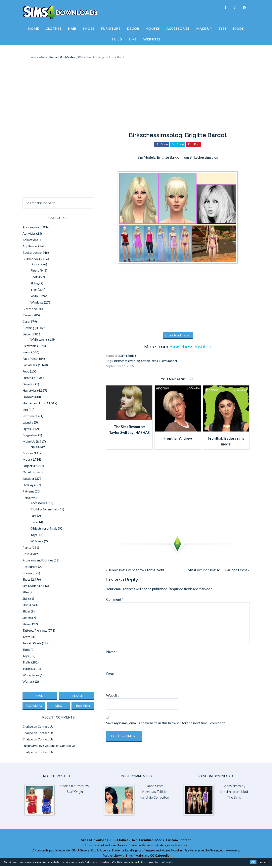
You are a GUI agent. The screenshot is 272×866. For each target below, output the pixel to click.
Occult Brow (31, 472)
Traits (27, 662)
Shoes (26, 579)
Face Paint (30, 358)
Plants (27, 547)
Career (27, 315)
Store (26, 624)
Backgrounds (32, 252)
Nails (34, 446)
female (146, 361)
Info (25, 409)
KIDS (58, 705)
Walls (34, 296)
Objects (28, 466)
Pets (26, 497)
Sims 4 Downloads (60, 12)
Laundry (28, 422)
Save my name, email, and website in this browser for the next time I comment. (166, 723)
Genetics (29, 384)
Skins (26, 605)
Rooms (27, 573)
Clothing (28, 328)
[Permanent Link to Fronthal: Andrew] (178, 430)
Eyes (26, 352)
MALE (40, 695)
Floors (34, 270)
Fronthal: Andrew (178, 438)
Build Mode (31, 259)
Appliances (30, 246)
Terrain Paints (32, 643)
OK (253, 862)
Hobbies (29, 397)
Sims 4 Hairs (135, 855)
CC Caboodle (159, 855)
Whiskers (36, 541)
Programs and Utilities (38, 560)
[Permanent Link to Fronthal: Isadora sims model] (226, 430)
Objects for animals (43, 528)
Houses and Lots (34, 403)
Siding (34, 283)
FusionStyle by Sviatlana (39, 745)
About (263, 862)
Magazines (30, 435)
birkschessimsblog (127, 361)
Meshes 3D (30, 453)
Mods (27, 459)
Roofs (34, 277)
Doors (34, 264)
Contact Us (45, 726)
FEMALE (76, 695)
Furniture (29, 377)
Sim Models (128, 355)
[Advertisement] (136, 96)
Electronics (30, 346)
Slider (26, 611)
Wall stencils (39, 339)
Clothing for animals (44, 509)
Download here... (178, 335)
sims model (169, 361)
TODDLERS (34, 705)
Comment (114, 599)
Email (111, 673)
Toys (33, 535)
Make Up (29, 441)
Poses (27, 554)
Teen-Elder (82, 705)
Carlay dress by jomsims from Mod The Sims (234, 791)
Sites (26, 592)
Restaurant (30, 566)
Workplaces (31, 675)
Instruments (31, 416)
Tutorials (29, 668)
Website (112, 695)
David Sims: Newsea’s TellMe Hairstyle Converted (154, 791)
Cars (26, 321)
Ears (33, 515)
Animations (30, 240)
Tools (26, 649)
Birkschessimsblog (190, 347)
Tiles (33, 289)
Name (111, 652)
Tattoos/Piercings (35, 630)
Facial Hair (30, 365)
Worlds (28, 681)
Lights (27, 429)
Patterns (28, 491)
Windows (36, 302)
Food (26, 371)
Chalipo (28, 726)
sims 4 (156, 361)
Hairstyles (30, 390)
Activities (29, 233)
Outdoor (28, 478)
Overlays (29, 485)
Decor (27, 334)
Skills (26, 598)
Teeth (26, 637)
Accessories (31, 227)
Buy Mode (30, 309)
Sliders (27, 617)
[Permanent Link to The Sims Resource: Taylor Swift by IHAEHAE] (129, 418)
